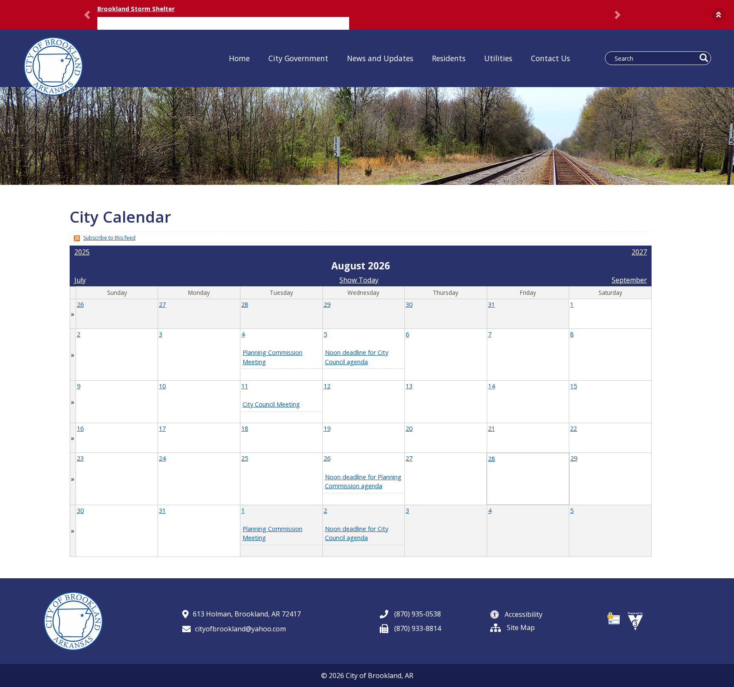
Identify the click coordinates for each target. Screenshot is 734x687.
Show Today (358, 280)
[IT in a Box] (635, 620)
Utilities (498, 58)
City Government (298, 58)
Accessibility (522, 614)
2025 (82, 252)
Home (239, 58)
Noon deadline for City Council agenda (356, 533)
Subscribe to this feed (109, 237)
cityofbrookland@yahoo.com (240, 628)
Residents (449, 58)
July (80, 280)
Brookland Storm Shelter (136, 9)
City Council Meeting (271, 404)
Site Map (520, 627)
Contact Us (550, 58)
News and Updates (380, 58)
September (629, 280)
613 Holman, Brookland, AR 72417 (247, 614)
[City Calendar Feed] (76, 237)
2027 (639, 252)
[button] (718, 15)
